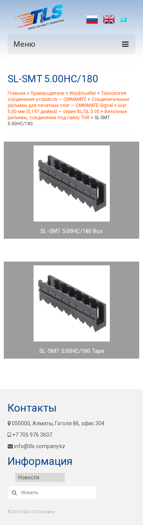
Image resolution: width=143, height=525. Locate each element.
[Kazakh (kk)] (126, 19)
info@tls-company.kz (39, 446)
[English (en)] (109, 19)
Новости (28, 477)
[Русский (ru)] (92, 19)
